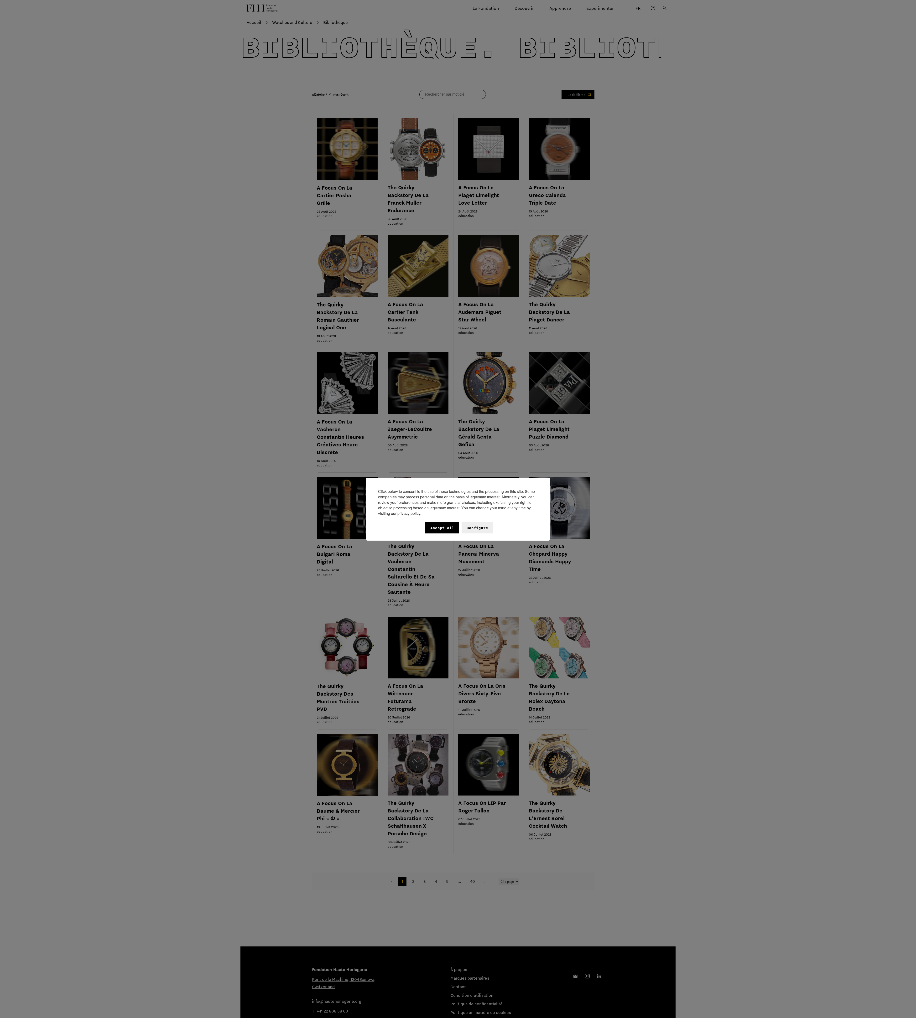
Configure (477, 528)
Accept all (442, 528)
